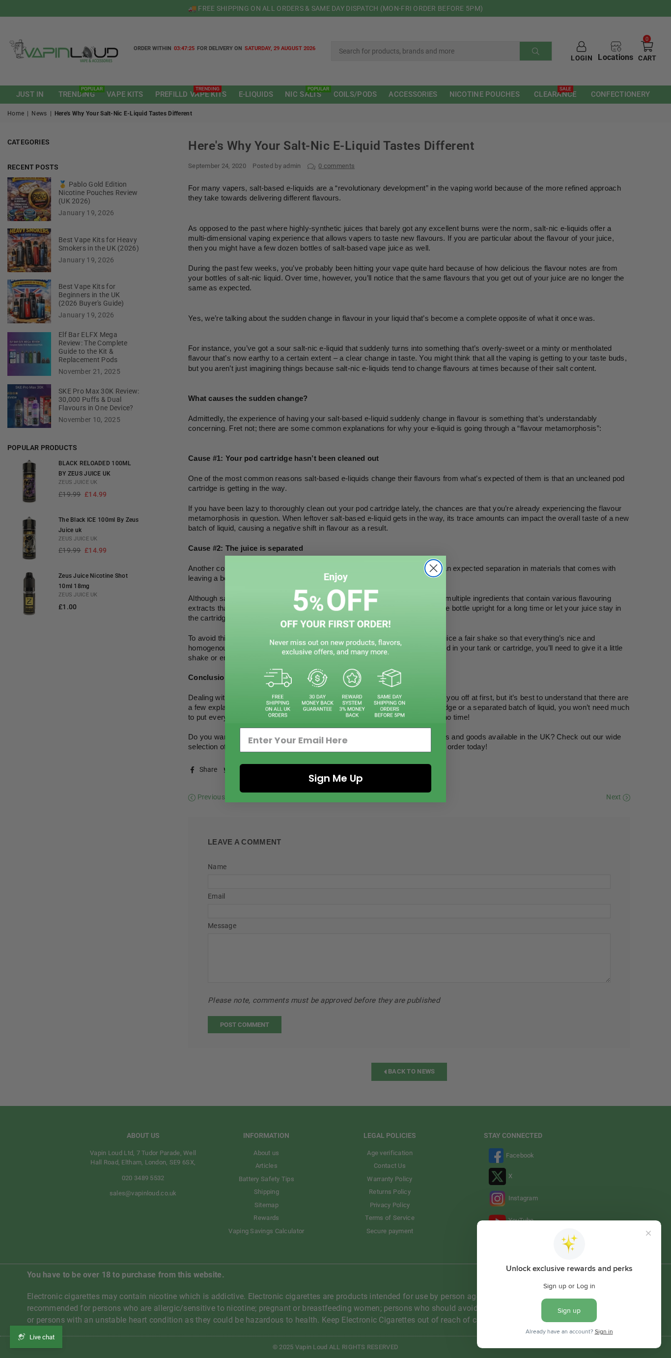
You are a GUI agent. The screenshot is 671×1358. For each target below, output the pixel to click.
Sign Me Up (335, 778)
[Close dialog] (433, 568)
